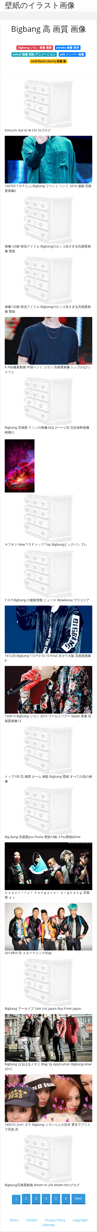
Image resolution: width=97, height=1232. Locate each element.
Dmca (14, 1220)
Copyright (80, 1220)
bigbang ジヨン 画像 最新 (35, 47)
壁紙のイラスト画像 (40, 5)
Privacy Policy (55, 1220)
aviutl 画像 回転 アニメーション (34, 54)
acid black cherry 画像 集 (48, 61)
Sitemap (48, 1225)
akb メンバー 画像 (72, 54)
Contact (31, 1220)
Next (78, 1198)
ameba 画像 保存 (67, 47)
